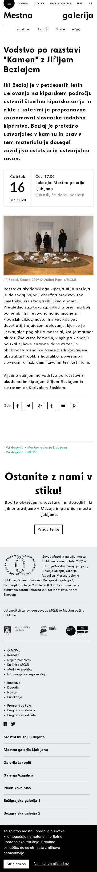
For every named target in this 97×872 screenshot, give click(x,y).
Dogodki (42, 29)
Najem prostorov (19, 660)
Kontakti (39, 3)
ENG (79, 3)
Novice (60, 29)
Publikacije (14, 697)
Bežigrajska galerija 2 (22, 813)
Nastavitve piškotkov (51, 863)
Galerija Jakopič (17, 762)
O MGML (23, 3)
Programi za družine (21, 710)
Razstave (23, 29)
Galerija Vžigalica (18, 775)
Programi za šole (19, 705)
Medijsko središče (60, 3)
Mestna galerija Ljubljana (26, 749)
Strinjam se (16, 864)
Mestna (18, 14)
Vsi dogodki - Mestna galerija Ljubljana (36, 447)
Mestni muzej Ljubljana (24, 737)
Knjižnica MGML (18, 664)
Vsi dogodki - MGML (21, 452)
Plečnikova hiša (17, 788)
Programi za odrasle (21, 715)
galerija (78, 14)
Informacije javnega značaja (27, 674)
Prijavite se (48, 529)
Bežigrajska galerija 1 (22, 800)
